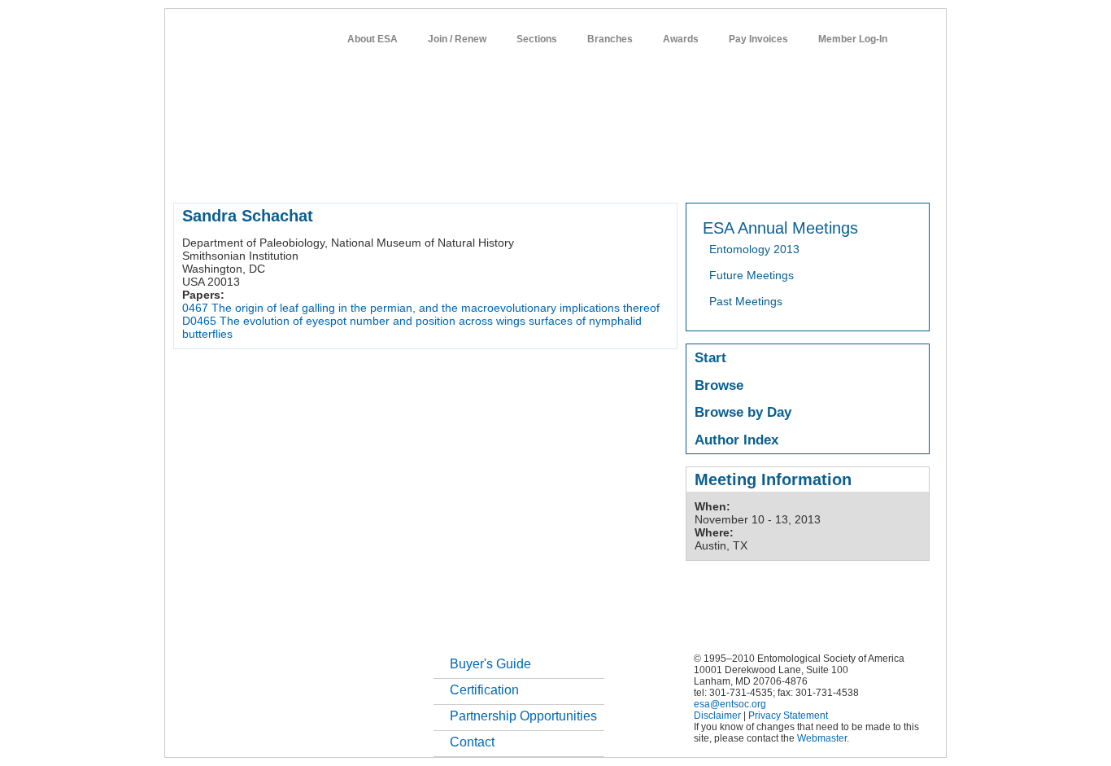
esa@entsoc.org (730, 704)
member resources (363, 174)
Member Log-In (852, 39)
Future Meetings (751, 275)
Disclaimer (717, 715)
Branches (610, 39)
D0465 (199, 320)
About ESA (372, 39)
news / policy (591, 174)
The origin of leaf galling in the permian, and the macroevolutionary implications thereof (435, 307)
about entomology (259, 174)
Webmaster (822, 738)
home (187, 174)
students (658, 174)
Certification (484, 690)
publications (515, 174)
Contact (472, 742)
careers (715, 174)
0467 (195, 307)
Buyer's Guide (490, 664)
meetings (447, 174)
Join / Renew (457, 39)
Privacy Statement (788, 715)
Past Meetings (745, 301)
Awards (681, 39)
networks (773, 174)
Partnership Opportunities (523, 716)
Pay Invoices (758, 39)
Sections (536, 39)
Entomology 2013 (754, 249)
